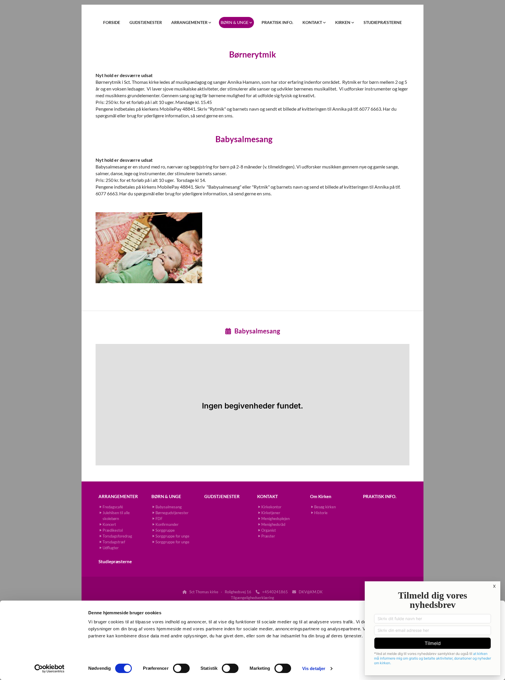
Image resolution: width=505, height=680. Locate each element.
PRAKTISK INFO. (277, 22)
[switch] (181, 668)
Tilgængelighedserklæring (252, 597)
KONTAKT (312, 22)
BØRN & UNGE (235, 22)
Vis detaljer (313, 668)
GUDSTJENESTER (145, 22)
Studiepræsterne (115, 561)
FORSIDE (111, 22)
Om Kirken (320, 496)
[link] (191, 22)
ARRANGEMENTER (189, 22)
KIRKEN (343, 22)
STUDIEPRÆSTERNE (383, 22)
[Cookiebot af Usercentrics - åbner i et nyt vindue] (49, 668)
